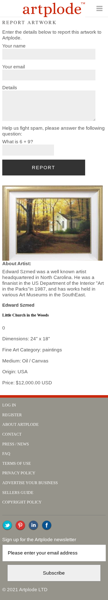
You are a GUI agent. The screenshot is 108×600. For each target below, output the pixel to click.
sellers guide (17, 492)
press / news (15, 444)
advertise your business (30, 483)
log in (9, 405)
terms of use (16, 463)
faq (6, 453)
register (12, 415)
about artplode (20, 424)
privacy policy (18, 473)
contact (12, 434)
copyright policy (22, 502)
